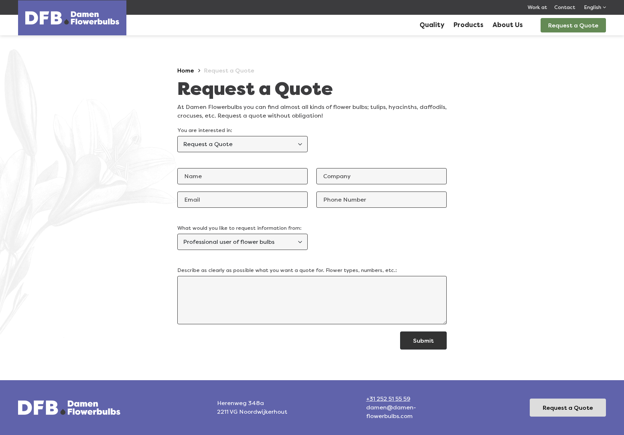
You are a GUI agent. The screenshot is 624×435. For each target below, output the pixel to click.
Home (185, 70)
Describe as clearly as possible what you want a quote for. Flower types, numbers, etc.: (287, 270)
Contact (564, 7)
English (593, 7)
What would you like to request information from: (239, 228)
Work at (537, 7)
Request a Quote (573, 25)
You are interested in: (204, 130)
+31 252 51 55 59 (388, 399)
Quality (432, 25)
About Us (508, 25)
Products (469, 25)
